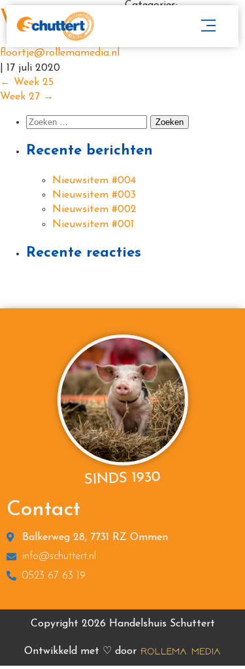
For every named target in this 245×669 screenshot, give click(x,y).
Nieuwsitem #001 (93, 224)
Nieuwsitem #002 (94, 209)
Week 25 (27, 82)
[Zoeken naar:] (88, 122)
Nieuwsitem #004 (94, 180)
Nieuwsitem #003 (94, 195)
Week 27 (27, 97)
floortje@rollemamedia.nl (60, 53)
